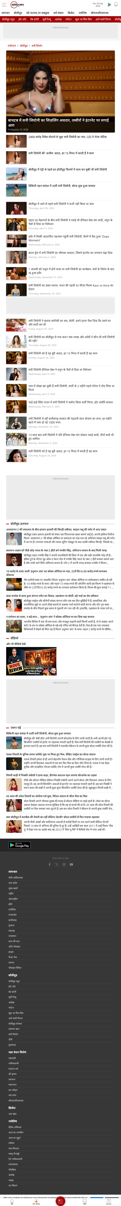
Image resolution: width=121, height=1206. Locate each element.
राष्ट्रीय (11, 893)
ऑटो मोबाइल (14, 946)
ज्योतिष (82, 13)
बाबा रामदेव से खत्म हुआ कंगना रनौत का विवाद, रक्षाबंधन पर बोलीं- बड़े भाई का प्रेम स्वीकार (52, 596)
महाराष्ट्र (12, 930)
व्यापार (11, 962)
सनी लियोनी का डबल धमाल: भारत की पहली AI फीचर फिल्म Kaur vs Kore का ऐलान (71, 287)
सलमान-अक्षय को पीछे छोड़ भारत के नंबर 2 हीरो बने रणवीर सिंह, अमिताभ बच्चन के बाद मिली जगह (56, 550)
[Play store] (110, 4)
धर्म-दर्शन (12, 1095)
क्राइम (11, 951)
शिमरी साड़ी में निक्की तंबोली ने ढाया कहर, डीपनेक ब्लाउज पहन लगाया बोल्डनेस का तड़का (51, 775)
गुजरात (11, 925)
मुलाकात (12, 1044)
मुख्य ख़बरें (13, 888)
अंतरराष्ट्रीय (13, 898)
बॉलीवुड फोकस (15, 1023)
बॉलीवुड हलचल (20, 524)
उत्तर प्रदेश (13, 882)
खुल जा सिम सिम (83, 19)
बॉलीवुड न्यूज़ (8, 19)
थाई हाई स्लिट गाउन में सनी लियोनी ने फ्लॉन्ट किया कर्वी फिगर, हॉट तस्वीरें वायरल (71, 402)
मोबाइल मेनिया (15, 967)
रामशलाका (13, 1164)
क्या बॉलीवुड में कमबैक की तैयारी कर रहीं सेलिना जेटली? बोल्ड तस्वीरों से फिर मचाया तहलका (52, 817)
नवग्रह (11, 1180)
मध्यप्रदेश (13, 914)
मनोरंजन (12, 46)
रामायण (12, 1079)
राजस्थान (12, 935)
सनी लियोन (37, 46)
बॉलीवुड (18, 13)
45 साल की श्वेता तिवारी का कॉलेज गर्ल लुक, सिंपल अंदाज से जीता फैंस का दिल (46, 796)
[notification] (116, 4)
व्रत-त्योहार (13, 1090)
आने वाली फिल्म (103, 19)
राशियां (11, 1143)
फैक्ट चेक (13, 957)
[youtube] (64, 864)
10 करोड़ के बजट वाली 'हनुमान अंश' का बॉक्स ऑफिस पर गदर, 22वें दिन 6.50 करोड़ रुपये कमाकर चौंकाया (56, 573)
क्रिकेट (71, 13)
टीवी (10, 1039)
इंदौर (10, 904)
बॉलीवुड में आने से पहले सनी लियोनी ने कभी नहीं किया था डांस (61, 204)
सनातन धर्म (13, 1068)
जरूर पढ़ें (16, 728)
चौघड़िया (12, 1169)
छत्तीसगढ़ (13, 920)
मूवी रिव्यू (47, 19)
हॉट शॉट (22, 19)
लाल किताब (14, 1148)
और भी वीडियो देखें (16, 644)
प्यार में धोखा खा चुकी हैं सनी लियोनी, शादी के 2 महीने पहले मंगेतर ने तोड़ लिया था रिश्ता (71, 388)
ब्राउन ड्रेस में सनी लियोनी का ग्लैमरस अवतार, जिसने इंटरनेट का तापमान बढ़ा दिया (70, 253)
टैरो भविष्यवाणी (15, 1159)
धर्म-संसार (58, 13)
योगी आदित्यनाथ (16, 877)
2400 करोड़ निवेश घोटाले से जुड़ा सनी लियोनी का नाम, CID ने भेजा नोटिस (68, 137)
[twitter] (57, 864)
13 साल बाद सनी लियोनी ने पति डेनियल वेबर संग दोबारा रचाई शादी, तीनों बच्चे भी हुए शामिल (71, 437)
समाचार (6, 13)
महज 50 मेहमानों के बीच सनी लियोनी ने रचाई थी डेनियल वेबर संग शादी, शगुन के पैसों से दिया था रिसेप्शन (70, 222)
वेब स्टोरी (34, 19)
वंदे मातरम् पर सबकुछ (37, 13)
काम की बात (14, 941)
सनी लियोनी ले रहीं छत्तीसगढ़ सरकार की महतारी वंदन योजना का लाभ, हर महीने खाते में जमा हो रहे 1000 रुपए (70, 420)
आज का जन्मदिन (16, 1132)
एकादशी (12, 1058)
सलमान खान (14, 1028)
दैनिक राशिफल (15, 1127)
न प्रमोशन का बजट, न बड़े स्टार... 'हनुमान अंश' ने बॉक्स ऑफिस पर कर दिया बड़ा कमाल (50, 617)
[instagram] (71, 864)
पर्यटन (68, 19)
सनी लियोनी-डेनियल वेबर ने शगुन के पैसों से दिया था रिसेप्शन (60, 369)
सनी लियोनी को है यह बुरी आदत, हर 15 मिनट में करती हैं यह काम (63, 353)
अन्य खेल (12, 1113)
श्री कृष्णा (13, 1074)
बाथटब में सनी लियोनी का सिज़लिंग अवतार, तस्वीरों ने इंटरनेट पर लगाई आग (58, 122)
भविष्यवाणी (14, 1063)
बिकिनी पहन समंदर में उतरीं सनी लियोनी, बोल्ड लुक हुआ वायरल (62, 186)
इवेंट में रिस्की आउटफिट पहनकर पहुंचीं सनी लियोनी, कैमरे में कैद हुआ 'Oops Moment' (69, 238)
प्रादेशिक (12, 909)
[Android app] (20, 845)
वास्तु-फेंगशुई (14, 1153)
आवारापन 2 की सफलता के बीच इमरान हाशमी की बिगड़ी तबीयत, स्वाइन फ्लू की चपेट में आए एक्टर (56, 529)
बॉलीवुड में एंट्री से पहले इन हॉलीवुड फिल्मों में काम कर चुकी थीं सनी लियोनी (68, 169)
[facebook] (49, 864)
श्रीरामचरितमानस (99, 13)
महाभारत (13, 1084)
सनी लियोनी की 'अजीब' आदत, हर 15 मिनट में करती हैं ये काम (61, 153)
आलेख (58, 19)
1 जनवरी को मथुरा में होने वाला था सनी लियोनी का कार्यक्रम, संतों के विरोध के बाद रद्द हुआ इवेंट (71, 271)
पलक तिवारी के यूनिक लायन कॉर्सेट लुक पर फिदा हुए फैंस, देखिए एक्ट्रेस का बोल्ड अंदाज (50, 754)
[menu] (5, 5)
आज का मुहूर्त (14, 1137)
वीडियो (14, 638)
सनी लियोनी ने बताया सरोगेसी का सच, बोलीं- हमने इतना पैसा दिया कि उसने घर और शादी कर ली (70, 322)
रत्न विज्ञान (13, 1185)
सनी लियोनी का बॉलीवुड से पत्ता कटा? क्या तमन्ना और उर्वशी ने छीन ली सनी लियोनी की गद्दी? (72, 339)
